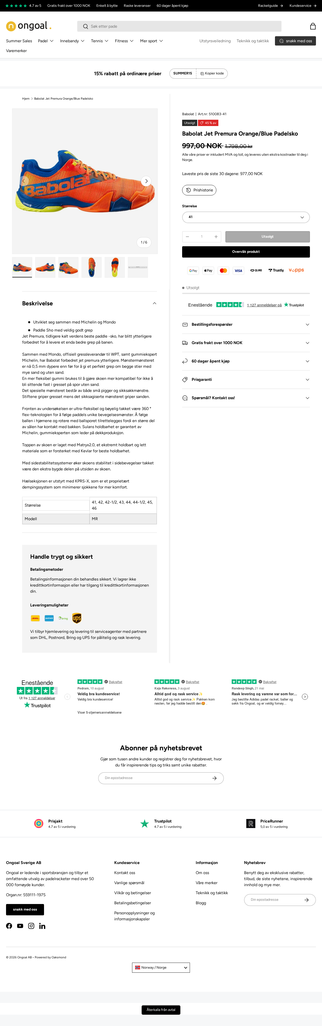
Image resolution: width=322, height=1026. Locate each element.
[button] (312, 26)
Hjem (25, 98)
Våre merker (206, 882)
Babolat (188, 114)
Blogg (201, 902)
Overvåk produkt (246, 252)
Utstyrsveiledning (215, 40)
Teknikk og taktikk (253, 40)
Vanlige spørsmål (129, 882)
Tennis (97, 40)
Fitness (121, 40)
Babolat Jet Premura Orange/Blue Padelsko (63, 98)
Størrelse (189, 206)
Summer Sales (19, 40)
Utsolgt (268, 236)
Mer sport (148, 40)
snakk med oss (25, 909)
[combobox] (179, 26)
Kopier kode (214, 73)
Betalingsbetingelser (132, 902)
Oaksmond (59, 957)
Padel (43, 40)
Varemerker (16, 50)
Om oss (202, 872)
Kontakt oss (124, 872)
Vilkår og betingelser (132, 892)
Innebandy (69, 40)
